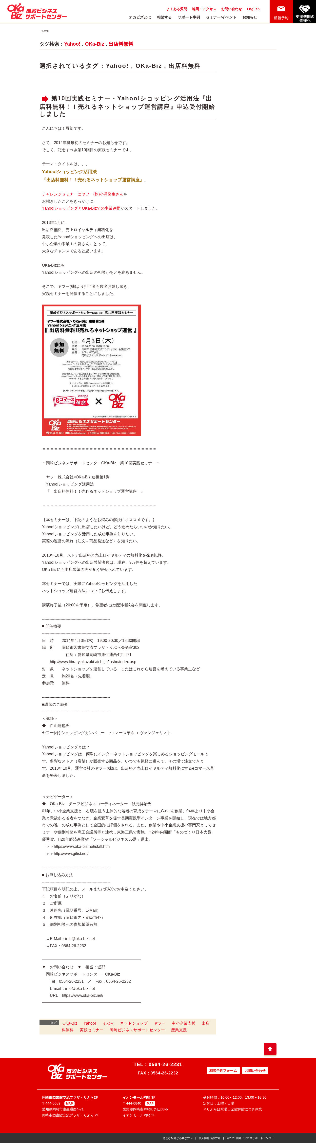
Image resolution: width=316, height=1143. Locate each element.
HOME (45, 30)
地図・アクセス (204, 9)
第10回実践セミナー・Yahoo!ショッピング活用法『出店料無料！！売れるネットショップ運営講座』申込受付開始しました (127, 106)
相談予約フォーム (223, 1070)
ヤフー (160, 1023)
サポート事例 (189, 17)
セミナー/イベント (221, 17)
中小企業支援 (184, 1023)
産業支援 (179, 1030)
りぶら (108, 1023)
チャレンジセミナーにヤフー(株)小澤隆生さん (82, 194)
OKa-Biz (94, 44)
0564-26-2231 (165, 1064)
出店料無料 (121, 44)
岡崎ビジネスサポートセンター (137, 1030)
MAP (69, 1103)
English (253, 9)
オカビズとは (140, 17)
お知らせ (249, 17)
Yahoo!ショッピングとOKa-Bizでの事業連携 (81, 208)
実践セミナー (91, 1030)
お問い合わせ (231, 9)
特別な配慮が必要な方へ (178, 1138)
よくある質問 (176, 9)
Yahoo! (72, 44)
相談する (164, 17)
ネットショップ (134, 1023)
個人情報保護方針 (209, 1138)
